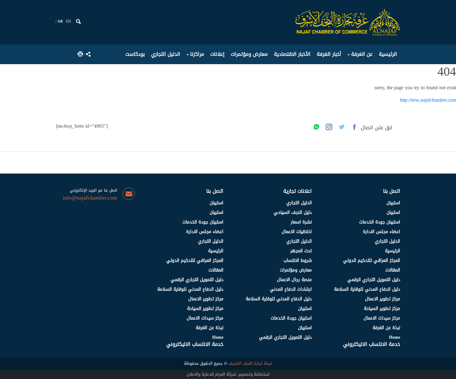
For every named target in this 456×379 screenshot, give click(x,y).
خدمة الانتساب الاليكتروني (371, 344)
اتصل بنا (391, 191)
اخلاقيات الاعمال (297, 231)
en (68, 21)
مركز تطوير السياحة (382, 308)
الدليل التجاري (387, 241)
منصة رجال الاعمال (294, 279)
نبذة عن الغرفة (386, 328)
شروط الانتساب (298, 260)
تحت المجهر (301, 251)
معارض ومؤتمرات (296, 270)
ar (60, 21)
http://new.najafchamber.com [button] (428, 100)
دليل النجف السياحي (293, 212)
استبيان (393, 203)
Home (394, 337)
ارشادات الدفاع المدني (291, 289)
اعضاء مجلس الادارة (381, 231)
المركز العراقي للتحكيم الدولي (371, 260)
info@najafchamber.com (90, 198)
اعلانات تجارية (297, 191)
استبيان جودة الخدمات (379, 222)
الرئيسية (392, 251)
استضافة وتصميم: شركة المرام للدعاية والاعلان (228, 374)
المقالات (392, 270)
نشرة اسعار (301, 222)
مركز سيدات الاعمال (382, 318)
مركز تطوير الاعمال (382, 299)
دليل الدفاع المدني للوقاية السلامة (367, 289)
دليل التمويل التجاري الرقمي (373, 279)
